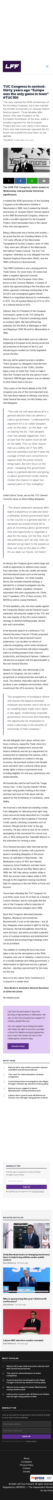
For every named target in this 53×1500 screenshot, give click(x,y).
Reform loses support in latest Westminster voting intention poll (24, 1089)
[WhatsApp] (32, 181)
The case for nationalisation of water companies (26, 1075)
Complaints (26, 1462)
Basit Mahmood (9, 1263)
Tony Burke (8, 140)
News (5, 82)
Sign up (26, 1187)
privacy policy (38, 1191)
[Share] (20, 181)
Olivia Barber (8, 1305)
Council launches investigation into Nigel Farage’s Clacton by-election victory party (28, 1082)
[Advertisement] (26, 29)
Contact (26, 1468)
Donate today (18, 1046)
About (26, 1458)
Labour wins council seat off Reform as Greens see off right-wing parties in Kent (28, 1096)
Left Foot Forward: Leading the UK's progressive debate (12, 66)
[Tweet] (8, 181)
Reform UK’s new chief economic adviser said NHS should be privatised (28, 1068)
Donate (26, 1471)
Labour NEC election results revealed (23, 1340)
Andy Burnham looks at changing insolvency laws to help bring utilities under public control (26, 1257)
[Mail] (43, 181)
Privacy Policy (26, 1465)
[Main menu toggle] (47, 66)
